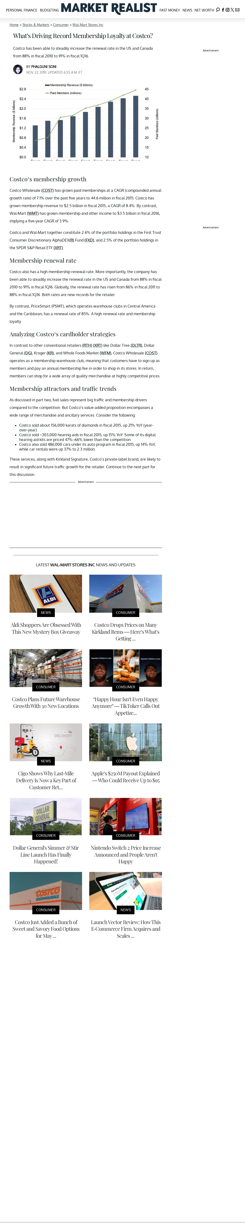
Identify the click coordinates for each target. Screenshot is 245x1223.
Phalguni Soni (43, 67)
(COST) (47, 190)
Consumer (61, 25)
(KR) (50, 353)
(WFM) (105, 353)
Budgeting (49, 10)
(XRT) (58, 247)
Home (14, 25)
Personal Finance (21, 10)
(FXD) (89, 240)
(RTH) (87, 345)
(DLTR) (136, 345)
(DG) (28, 353)
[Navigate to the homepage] (109, 9)
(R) (71, 240)
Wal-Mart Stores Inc (87, 25)
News (187, 10)
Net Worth (204, 10)
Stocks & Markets (35, 25)
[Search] (218, 9)
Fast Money (170, 10)
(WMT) (33, 213)
